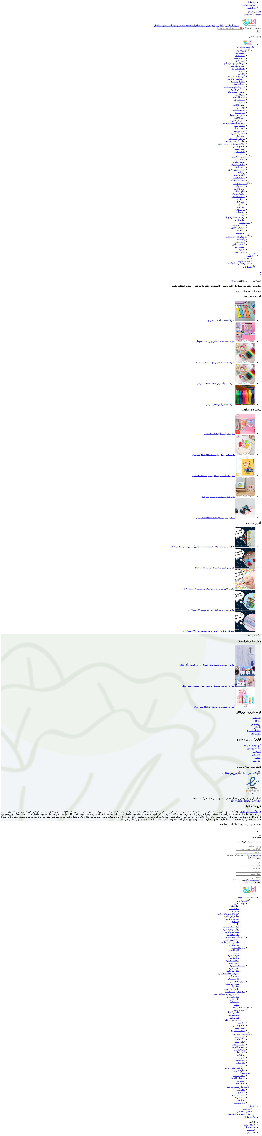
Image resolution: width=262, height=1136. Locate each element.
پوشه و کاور (239, 125)
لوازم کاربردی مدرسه (235, 141)
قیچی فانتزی (239, 105)
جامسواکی (240, 186)
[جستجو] (258, 31)
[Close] (260, 835)
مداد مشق (240, 55)
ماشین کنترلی (238, 162)
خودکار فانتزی (238, 68)
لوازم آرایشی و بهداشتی (236, 236)
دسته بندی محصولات (246, 47)
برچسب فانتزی (238, 110)
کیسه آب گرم (238, 244)
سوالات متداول (248, 5)
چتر (243, 215)
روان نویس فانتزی (236, 79)
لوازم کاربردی (238, 220)
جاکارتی (241, 204)
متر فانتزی (240, 94)
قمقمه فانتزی (238, 196)
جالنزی (241, 249)
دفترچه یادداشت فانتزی (234, 123)
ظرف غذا (240, 207)
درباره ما (251, 7)
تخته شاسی (239, 151)
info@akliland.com (252, 15)
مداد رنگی (240, 136)
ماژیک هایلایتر (238, 84)
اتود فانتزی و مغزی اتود (234, 63)
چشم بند (241, 230)
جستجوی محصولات (252, 28)
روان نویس (255, 724)
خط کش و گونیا (237, 89)
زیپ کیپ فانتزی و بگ (235, 217)
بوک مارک (240, 107)
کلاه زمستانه (239, 225)
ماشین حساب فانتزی (235, 92)
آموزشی (246, 258)
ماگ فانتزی (239, 189)
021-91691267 (254, 12)
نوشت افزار (239, 53)
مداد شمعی (239, 58)
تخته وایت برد (239, 146)
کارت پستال (239, 128)
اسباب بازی (239, 159)
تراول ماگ (240, 191)
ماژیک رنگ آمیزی (237, 138)
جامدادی (241, 71)
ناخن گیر (241, 239)
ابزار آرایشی (239, 252)
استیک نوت (240, 112)
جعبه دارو (240, 212)
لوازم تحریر (242, 50)
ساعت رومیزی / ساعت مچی (231, 144)
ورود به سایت (255, 857)
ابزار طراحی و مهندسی (234, 86)
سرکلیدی (240, 209)
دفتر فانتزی (239, 118)
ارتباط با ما (250, 2)
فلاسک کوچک (238, 194)
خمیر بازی (240, 61)
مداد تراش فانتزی (237, 66)
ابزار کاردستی (238, 97)
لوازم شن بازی (238, 164)
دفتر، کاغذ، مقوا (237, 115)
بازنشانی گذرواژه (253, 855)
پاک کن (241, 74)
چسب (242, 102)
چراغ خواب (239, 199)
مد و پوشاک (244, 222)
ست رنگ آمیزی (237, 133)
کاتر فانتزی (239, 99)
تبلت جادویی (239, 149)
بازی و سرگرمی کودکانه (239, 263)
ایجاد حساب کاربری (252, 882)
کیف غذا (241, 202)
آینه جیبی (240, 241)
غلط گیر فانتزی (238, 81)
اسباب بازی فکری (236, 170)
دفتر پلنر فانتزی (237, 120)
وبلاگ (250, 255)
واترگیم (241, 172)
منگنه (242, 154)
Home (234, 281)
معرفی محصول (243, 261)
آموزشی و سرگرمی (241, 157)
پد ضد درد (240, 233)
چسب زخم (240, 247)
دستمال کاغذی (238, 228)
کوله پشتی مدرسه (236, 76)
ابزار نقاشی (239, 131)
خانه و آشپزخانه (240, 183)
